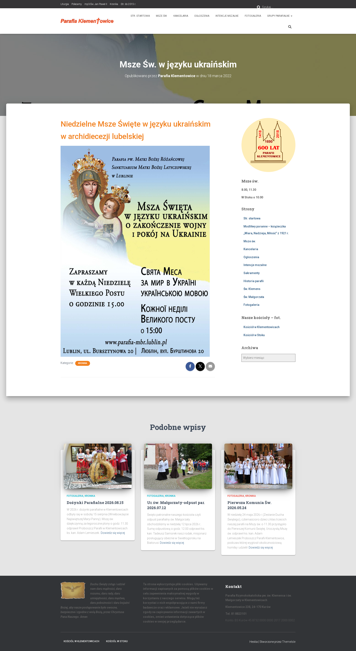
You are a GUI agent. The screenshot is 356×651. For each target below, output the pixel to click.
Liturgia (65, 4)
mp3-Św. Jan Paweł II (95, 4)
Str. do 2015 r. (128, 4)
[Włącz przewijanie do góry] (348, 643)
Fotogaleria (253, 15)
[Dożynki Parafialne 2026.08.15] (98, 465)
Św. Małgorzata (254, 297)
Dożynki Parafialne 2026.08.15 (95, 502)
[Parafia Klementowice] (87, 21)
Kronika (114, 4)
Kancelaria (180, 15)
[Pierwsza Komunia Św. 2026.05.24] (258, 465)
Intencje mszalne (227, 15)
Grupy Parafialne (278, 15)
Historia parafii (254, 281)
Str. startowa (140, 15)
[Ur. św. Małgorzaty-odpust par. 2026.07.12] (178, 465)
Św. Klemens (252, 289)
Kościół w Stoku (254, 335)
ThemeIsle (288, 641)
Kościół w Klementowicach (262, 327)
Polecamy (76, 4)
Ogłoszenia (201, 15)
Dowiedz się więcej (113, 532)
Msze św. (161, 15)
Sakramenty (252, 273)
